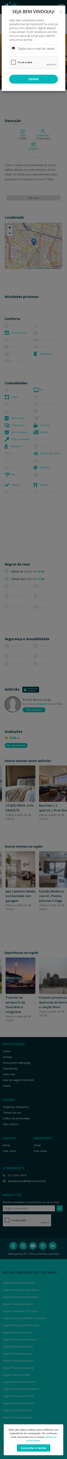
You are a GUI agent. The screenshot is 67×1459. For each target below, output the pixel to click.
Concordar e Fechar (34, 1448)
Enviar (33, 79)
